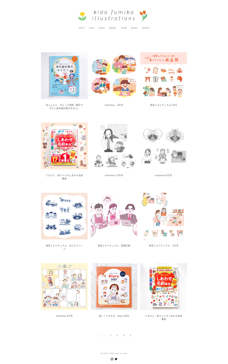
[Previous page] (98, 335)
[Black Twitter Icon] (116, 359)
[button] (123, 27)
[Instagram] (112, 359)
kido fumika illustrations (114, 15)
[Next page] (130, 335)
